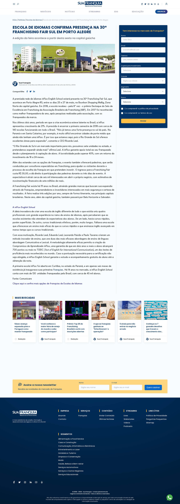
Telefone (124, 56)
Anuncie (161, 11)
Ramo (123, 97)
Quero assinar (153, 387)
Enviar (143, 121)
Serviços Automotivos (68, 467)
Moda (60, 460)
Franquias (20, 11)
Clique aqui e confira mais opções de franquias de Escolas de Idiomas (47, 284)
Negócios (45, 11)
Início (15, 20)
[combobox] (141, 81)
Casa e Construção (67, 442)
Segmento (125, 87)
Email (123, 46)
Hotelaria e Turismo (67, 453)
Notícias (70, 11)
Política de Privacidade (156, 415)
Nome (123, 36)
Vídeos (127, 422)
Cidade (124, 76)
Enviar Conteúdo (106, 415)
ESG (116, 11)
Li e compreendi (141, 109)
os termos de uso (145, 113)
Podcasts (128, 426)
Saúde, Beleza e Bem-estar (70, 463)
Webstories (129, 419)
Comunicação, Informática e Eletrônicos (76, 446)
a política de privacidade (148, 109)
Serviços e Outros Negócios (70, 471)
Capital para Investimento (131, 66)
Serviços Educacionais (68, 474)
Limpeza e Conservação (69, 456)
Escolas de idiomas (34, 20)
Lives (126, 415)
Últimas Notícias (106, 419)
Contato (62, 419)
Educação (138, 11)
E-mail (114, 383)
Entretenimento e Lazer (69, 449)
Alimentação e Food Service (71, 439)
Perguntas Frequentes (156, 419)
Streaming (94, 11)
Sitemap (150, 422)
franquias (58, 270)
